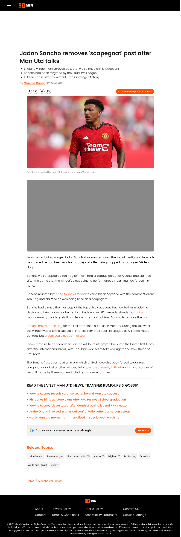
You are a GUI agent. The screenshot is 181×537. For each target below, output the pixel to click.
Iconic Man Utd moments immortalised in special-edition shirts (74, 417)
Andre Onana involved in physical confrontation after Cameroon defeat (79, 411)
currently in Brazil (110, 367)
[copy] (48, 91)
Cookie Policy (93, 509)
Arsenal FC (99, 456)
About (39, 509)
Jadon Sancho (35, 456)
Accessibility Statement (100, 515)
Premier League (55, 456)
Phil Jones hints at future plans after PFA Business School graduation (77, 400)
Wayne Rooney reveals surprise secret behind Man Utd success (74, 394)
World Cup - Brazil (37, 464)
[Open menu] (9, 5)
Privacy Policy (61, 509)
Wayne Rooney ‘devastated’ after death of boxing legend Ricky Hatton (78, 405)
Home (30, 481)
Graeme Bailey (34, 83)
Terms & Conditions (65, 515)
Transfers (145, 456)
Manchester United (50, 481)
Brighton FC (114, 456)
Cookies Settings (134, 515)
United (140, 312)
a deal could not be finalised (65, 336)
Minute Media (22, 524)
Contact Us (131, 509)
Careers (40, 515)
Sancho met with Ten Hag (45, 326)
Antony (55, 464)
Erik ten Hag (130, 456)
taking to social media (70, 294)
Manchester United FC (78, 456)
